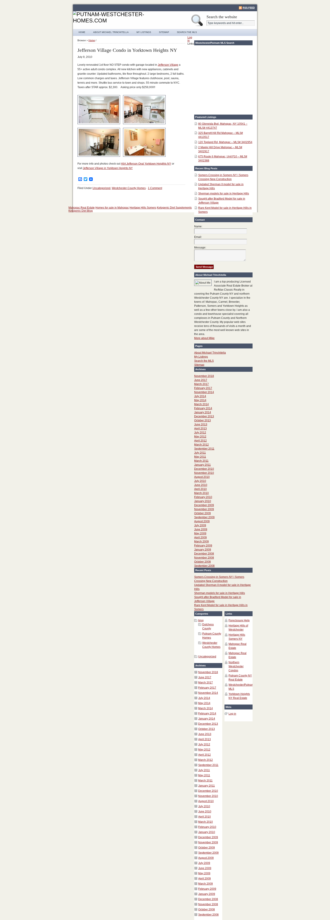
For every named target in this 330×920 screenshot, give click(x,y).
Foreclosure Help (239, 620)
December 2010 (204, 468)
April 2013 (200, 428)
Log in (232, 713)
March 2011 (201, 460)
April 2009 (200, 537)
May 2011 (200, 456)
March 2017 (201, 384)
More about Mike (204, 338)
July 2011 (200, 452)
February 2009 (203, 545)
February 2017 (203, 388)
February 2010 (203, 497)
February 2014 (203, 408)
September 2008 (204, 565)
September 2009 (204, 517)
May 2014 (200, 400)
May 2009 (200, 533)
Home (82, 32)
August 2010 (202, 476)
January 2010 (202, 501)
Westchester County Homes (129, 188)
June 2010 (200, 485)
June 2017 (200, 380)
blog (201, 620)
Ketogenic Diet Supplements (174, 207)
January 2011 (202, 464)
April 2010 (200, 489)
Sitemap (164, 32)
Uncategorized (101, 188)
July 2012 (200, 432)
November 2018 (204, 376)
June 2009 (200, 529)
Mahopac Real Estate (81, 207)
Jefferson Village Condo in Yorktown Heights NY (127, 50)
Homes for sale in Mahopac (112, 207)
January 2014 (202, 412)
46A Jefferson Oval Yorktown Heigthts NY (146, 163)
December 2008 (204, 553)
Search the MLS (187, 32)
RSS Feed (249, 7)
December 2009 (204, 505)
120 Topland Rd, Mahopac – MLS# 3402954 (225, 142)
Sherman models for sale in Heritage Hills (223, 193)
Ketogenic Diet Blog (80, 210)
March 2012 (201, 444)
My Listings (143, 32)
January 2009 (202, 549)
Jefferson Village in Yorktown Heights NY (108, 168)
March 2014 (201, 404)
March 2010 (201, 493)
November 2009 (204, 509)
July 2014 (200, 396)
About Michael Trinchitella (111, 32)
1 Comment (155, 188)
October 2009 (202, 513)
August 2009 (202, 521)
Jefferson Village (168, 64)
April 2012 (200, 440)
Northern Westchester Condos (236, 666)
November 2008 (204, 557)
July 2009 (200, 525)
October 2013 (202, 420)
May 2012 (200, 436)
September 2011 (204, 448)
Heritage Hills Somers (143, 207)
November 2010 (204, 472)
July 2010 (200, 481)
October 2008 (202, 561)
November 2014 (204, 392)
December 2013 (204, 416)
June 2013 (200, 424)
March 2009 (201, 541)
